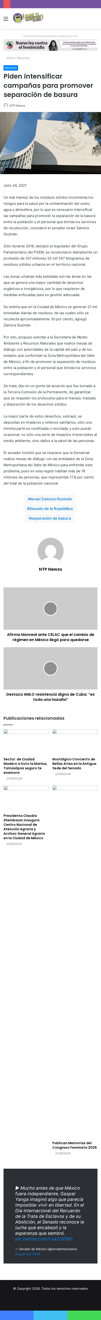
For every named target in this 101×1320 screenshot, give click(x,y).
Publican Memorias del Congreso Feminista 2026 (74, 1145)
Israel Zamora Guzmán (51, 499)
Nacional (23, 58)
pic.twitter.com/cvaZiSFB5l (44, 1239)
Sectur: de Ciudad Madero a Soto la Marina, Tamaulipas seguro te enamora (25, 766)
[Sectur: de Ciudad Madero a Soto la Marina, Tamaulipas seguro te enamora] (26, 742)
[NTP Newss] (27, 19)
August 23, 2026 (27, 1254)
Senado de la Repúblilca (51, 508)
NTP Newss (17, 105)
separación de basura (51, 518)
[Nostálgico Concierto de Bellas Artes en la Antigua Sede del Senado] (74, 742)
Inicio (10, 58)
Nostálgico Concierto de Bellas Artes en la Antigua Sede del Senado (74, 763)
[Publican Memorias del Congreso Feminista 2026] (74, 962)
